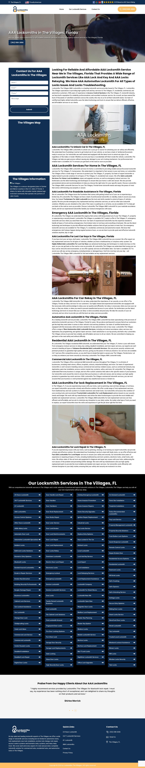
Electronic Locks (52, 568)
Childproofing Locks (21, 623)
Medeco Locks (83, 629)
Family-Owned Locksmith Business (55, 602)
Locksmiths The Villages (73, 765)
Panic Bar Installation (116, 500)
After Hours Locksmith (22, 523)
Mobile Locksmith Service (87, 635)
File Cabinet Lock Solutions (55, 614)
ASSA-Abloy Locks (20, 528)
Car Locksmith (19, 612)
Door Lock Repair (52, 540)
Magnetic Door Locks (85, 607)
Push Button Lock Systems (118, 536)
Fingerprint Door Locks (54, 626)
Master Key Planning (85, 618)
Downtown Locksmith (53, 556)
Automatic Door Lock (21, 534)
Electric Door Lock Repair (55, 562)
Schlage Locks (114, 598)
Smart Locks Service (116, 614)
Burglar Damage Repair (22, 590)
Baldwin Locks (19, 545)
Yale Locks (113, 665)
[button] (69, 710)
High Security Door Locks (55, 665)
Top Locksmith (114, 631)
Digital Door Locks (20, 663)
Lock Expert (82, 562)
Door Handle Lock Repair (55, 495)
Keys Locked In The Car (86, 540)
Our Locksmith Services (77, 9)
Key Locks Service (84, 528)
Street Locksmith (115, 626)
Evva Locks (50, 595)
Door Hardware (51, 506)
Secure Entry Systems (116, 603)
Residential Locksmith (117, 564)
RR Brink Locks (114, 575)
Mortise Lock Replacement (87, 646)
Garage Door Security (53, 642)
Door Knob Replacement (54, 512)
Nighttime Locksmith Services (88, 657)
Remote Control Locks (117, 547)
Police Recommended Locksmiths (117, 513)
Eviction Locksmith (52, 584)
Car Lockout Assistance (22, 607)
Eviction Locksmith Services (55, 590)
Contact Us (96, 9)
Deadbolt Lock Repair (22, 657)
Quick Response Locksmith (118, 542)
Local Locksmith (83, 551)
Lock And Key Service (85, 556)
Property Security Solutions (118, 531)
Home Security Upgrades (86, 512)
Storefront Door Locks (117, 620)
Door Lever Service (52, 523)
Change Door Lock (20, 618)
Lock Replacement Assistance (88, 579)
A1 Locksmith (19, 506)
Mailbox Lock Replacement (87, 612)
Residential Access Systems (119, 559)
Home (61, 9)
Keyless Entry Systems (85, 534)
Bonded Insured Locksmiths (24, 568)
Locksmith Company (85, 584)
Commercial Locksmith (22, 640)
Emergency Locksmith (53, 579)
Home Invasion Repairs (86, 506)
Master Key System (84, 623)
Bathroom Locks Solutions (23, 551)
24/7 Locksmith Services (23, 500)
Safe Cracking (114, 581)
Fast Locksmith (51, 609)
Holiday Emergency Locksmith (88, 495)
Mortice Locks (83, 640)
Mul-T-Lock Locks (84, 651)
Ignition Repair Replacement (88, 517)
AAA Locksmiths (20, 512)
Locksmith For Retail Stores (87, 590)
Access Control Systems (22, 517)
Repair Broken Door (116, 553)
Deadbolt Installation (21, 651)
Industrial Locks (83, 523)
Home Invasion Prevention (87, 500)
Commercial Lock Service (23, 635)
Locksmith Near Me (84, 595)
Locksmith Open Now (85, 601)
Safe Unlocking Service (117, 592)
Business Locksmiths (21, 595)
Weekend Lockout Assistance (119, 642)
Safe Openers (114, 587)
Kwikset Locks (82, 545)
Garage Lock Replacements (56, 648)
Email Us (113, 737)
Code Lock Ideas (20, 629)
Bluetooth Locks (20, 562)
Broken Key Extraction (22, 579)
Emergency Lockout (53, 573)
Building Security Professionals (25, 584)
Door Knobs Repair (52, 517)
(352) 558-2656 (128, 9)
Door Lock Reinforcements (55, 534)
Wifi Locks (112, 654)
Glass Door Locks (52, 659)
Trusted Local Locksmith (117, 637)
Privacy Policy (68, 753)
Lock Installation (83, 568)
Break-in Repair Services (23, 573)
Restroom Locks (115, 570)
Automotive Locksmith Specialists (26, 540)
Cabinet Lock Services (22, 601)
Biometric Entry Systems (22, 556)
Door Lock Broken (52, 528)
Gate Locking (50, 654)
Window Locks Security (117, 659)
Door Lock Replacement (54, 545)
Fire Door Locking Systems (55, 631)
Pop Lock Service (115, 519)
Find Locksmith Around (54, 620)
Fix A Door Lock (51, 637)
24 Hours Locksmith (21, 495)
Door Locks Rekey (52, 551)
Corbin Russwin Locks (22, 646)
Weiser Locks (114, 648)
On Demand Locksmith (117, 495)
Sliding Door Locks (115, 609)
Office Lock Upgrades (85, 663)
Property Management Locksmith (120, 525)
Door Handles (51, 500)
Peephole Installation (116, 506)
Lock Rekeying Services (86, 573)
